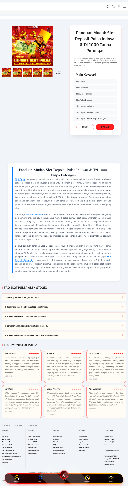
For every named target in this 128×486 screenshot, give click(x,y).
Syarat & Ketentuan (58, 451)
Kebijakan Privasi (58, 448)
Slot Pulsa (20, 179)
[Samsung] (7, 6)
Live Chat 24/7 (57, 439)
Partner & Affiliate (109, 462)
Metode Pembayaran (33, 445)
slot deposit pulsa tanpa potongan (11, 456)
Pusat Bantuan (57, 436)
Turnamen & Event (33, 439)
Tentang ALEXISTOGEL (110, 456)
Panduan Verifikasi (84, 448)
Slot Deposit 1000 (7, 445)
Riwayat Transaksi (84, 445)
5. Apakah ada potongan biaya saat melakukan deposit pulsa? (64, 335)
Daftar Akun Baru (83, 439)
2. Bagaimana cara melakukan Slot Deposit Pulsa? (64, 306)
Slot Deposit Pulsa (7, 442)
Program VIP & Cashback (34, 442)
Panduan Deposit (32, 448)
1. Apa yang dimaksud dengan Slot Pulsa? (64, 297)
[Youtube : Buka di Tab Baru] (125, 481)
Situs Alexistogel (7, 459)
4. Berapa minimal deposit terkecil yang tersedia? (64, 325)
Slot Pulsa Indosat (35, 214)
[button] (113, 6)
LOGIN (85, 127)
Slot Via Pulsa (6, 439)
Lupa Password (83, 442)
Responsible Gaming (59, 453)
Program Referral (32, 453)
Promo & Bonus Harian (34, 436)
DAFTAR (105, 127)
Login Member (83, 436)
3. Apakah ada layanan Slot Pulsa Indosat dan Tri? (64, 316)
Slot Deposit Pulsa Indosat (9, 453)
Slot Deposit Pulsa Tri (8, 451)
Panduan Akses (108, 436)
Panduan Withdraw (33, 451)
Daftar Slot (5, 462)
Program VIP (82, 451)
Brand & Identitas (109, 465)
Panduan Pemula (109, 439)
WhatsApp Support (58, 442)
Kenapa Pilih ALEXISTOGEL (112, 459)
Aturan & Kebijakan (109, 442)
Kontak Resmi (108, 445)
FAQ (54, 445)
